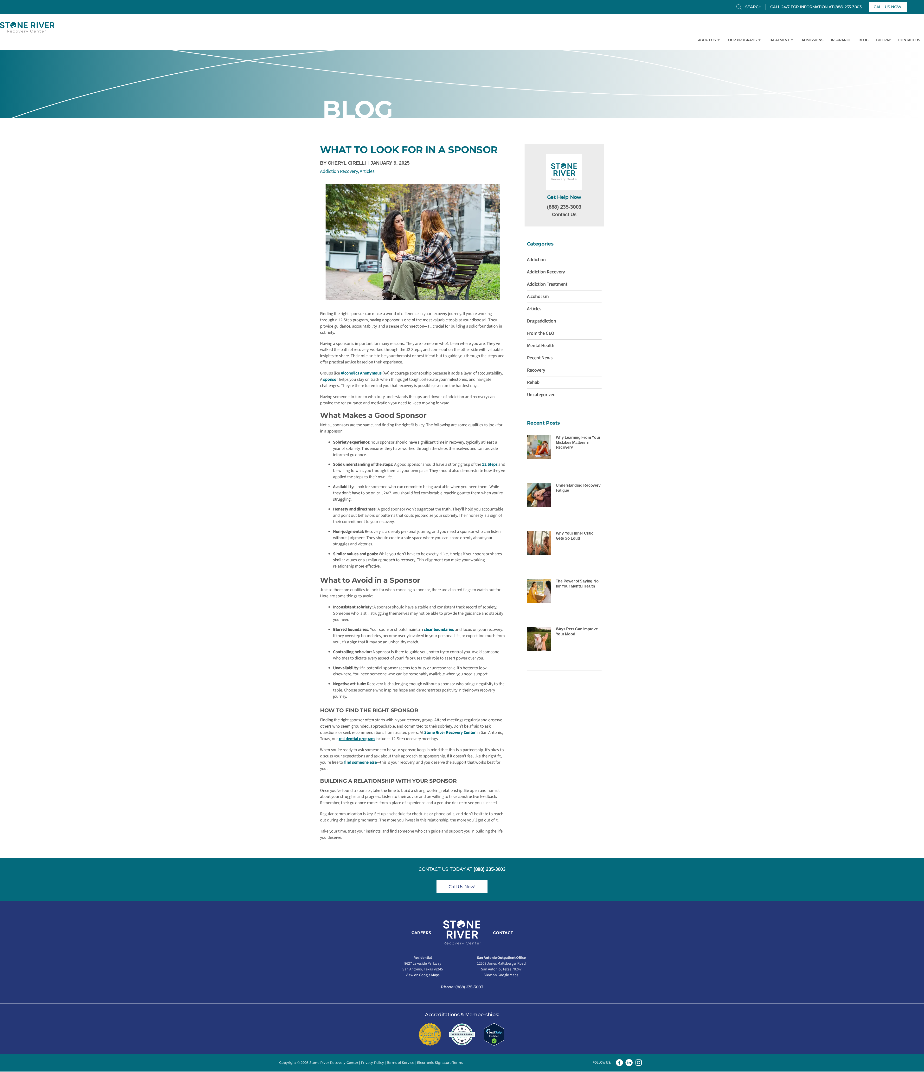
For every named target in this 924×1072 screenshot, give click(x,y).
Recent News (540, 358)
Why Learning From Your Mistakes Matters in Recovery (578, 442)
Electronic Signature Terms (440, 1062)
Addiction (536, 259)
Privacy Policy (372, 1062)
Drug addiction (541, 321)
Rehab (533, 382)
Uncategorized (541, 394)
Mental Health (540, 345)
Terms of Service (400, 1062)
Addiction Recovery (339, 171)
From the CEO (540, 333)
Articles (367, 171)
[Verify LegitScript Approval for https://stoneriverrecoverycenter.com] (494, 1034)
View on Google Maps (423, 975)
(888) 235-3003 (848, 7)
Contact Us (564, 214)
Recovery (536, 370)
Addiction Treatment (547, 284)
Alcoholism (538, 296)
